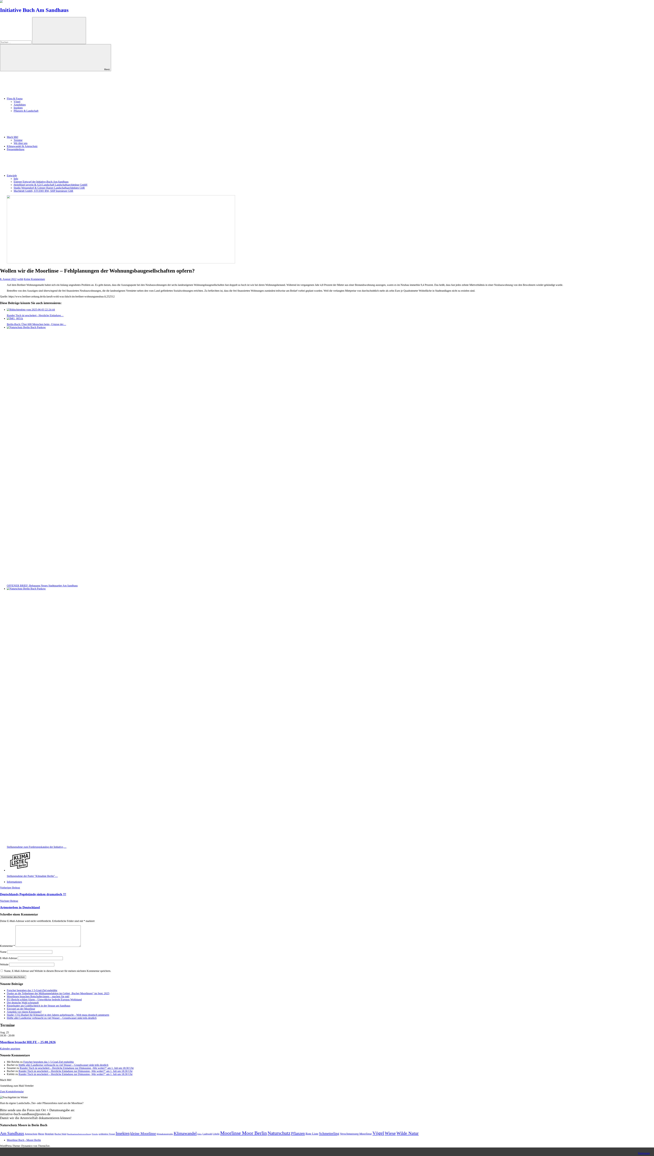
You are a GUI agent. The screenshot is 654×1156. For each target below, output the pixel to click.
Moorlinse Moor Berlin (243, 1133)
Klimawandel (185, 1133)
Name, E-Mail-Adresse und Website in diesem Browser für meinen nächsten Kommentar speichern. (57, 970)
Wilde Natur (407, 1133)
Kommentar (7, 945)
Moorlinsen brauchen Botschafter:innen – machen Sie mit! (38, 996)
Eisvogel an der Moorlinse (21, 1008)
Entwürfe (12, 175)
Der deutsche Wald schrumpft (23, 1002)
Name (3, 951)
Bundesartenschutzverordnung (79, 1134)
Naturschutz (279, 1133)
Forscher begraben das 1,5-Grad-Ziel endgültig (32, 990)
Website (4, 964)
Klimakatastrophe (165, 1134)
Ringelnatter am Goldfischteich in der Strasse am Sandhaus (38, 1005)
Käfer (199, 1134)
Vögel (17, 101)
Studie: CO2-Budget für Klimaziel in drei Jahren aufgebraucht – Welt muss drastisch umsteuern (58, 1014)
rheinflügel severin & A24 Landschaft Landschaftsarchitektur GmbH (50, 184)
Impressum (644, 1153)
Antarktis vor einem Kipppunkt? (24, 1011)
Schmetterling (329, 1133)
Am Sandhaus (12, 1133)
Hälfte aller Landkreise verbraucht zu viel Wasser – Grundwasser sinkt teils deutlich (52, 1017)
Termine (18, 140)
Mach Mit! (12, 137)
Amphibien (20, 104)
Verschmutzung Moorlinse (356, 1133)
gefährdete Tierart (107, 1134)
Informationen (14, 881)
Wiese (390, 1133)
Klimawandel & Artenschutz (22, 146)
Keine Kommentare (34, 279)
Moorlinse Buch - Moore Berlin (24, 1140)
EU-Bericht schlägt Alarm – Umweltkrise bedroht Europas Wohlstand (44, 999)
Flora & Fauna (14, 98)
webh (20, 279)
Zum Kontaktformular (12, 1091)
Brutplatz (49, 1133)
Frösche (95, 1134)
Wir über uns (20, 143)
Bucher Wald (60, 1134)
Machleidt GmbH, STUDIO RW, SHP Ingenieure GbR (43, 190)
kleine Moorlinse (143, 1133)
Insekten (18, 107)
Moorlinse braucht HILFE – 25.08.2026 (28, 1042)
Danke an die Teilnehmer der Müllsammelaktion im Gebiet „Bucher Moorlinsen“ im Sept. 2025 (58, 993)
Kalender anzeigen (10, 1048)
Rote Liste (312, 1133)
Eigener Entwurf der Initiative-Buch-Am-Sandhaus (41, 181)
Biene (41, 1133)
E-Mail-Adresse (8, 958)
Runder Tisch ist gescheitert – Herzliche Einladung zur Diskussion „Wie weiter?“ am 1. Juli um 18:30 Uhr (77, 1068)
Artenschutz (31, 1133)
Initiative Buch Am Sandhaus (34, 10)
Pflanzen (298, 1133)
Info (16, 178)
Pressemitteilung (15, 149)
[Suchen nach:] (16, 42)
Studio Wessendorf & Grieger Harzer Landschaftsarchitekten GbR (49, 187)
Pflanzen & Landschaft (26, 110)
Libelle (216, 1133)
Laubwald (207, 1133)
